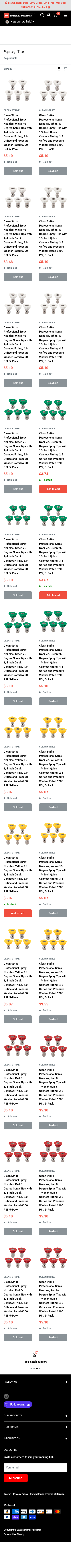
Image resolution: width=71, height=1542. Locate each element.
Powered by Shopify (14, 1534)
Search (7, 1494)
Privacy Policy (20, 1494)
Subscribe (15, 1478)
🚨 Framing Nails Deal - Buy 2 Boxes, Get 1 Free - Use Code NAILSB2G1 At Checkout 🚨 (35, 5)
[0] (55, 15)
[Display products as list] (65, 68)
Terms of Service (55, 1494)
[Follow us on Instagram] (6, 1396)
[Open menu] (65, 15)
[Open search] (42, 15)
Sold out (18, 171)
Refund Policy (37, 1494)
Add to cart (53, 489)
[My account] (48, 15)
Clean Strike (11, 110)
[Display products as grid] (59, 68)
